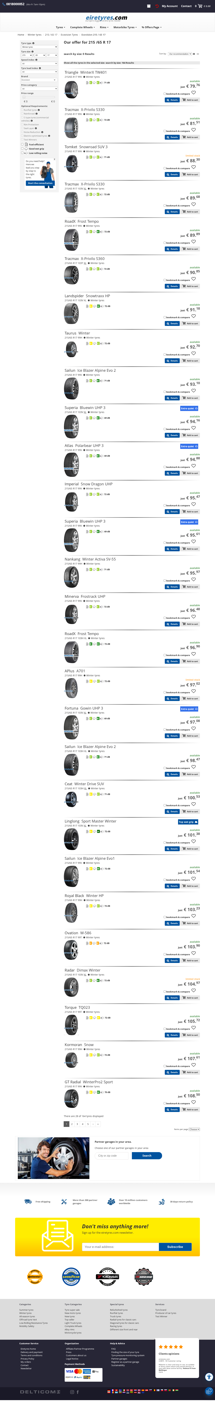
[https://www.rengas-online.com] (158, 1390)
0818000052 (15, 4)
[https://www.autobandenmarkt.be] (154, 1390)
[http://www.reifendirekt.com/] (143, 1392)
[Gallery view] (198, 54)
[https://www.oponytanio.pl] (109, 1392)
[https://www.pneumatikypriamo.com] (165, 1390)
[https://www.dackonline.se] (120, 1390)
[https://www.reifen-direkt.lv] (135, 1392)
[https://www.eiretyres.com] (173, 1390)
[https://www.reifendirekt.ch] (116, 1390)
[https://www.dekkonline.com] (127, 1390)
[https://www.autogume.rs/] (139, 1392)
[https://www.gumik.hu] (177, 1390)
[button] (209, 1377)
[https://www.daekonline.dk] (131, 1390)
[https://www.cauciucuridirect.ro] (112, 1392)
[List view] (194, 54)
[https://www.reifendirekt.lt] (131, 1392)
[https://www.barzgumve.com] (120, 1392)
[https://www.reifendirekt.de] (109, 1390)
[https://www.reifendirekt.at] (146, 1390)
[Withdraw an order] (157, 6)
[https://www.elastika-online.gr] (116, 1392)
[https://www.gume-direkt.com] (150, 1390)
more (161, 1372)
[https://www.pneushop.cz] (161, 1390)
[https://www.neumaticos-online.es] (143, 1390)
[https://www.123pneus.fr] (112, 1390)
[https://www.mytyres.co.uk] (139, 1390)
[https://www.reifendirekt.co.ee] (127, 1392)
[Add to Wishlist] (194, 94)
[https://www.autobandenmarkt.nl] (135, 1390)
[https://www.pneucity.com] (169, 1390)
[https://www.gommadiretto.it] (124, 1390)
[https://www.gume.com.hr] (124, 1392)
